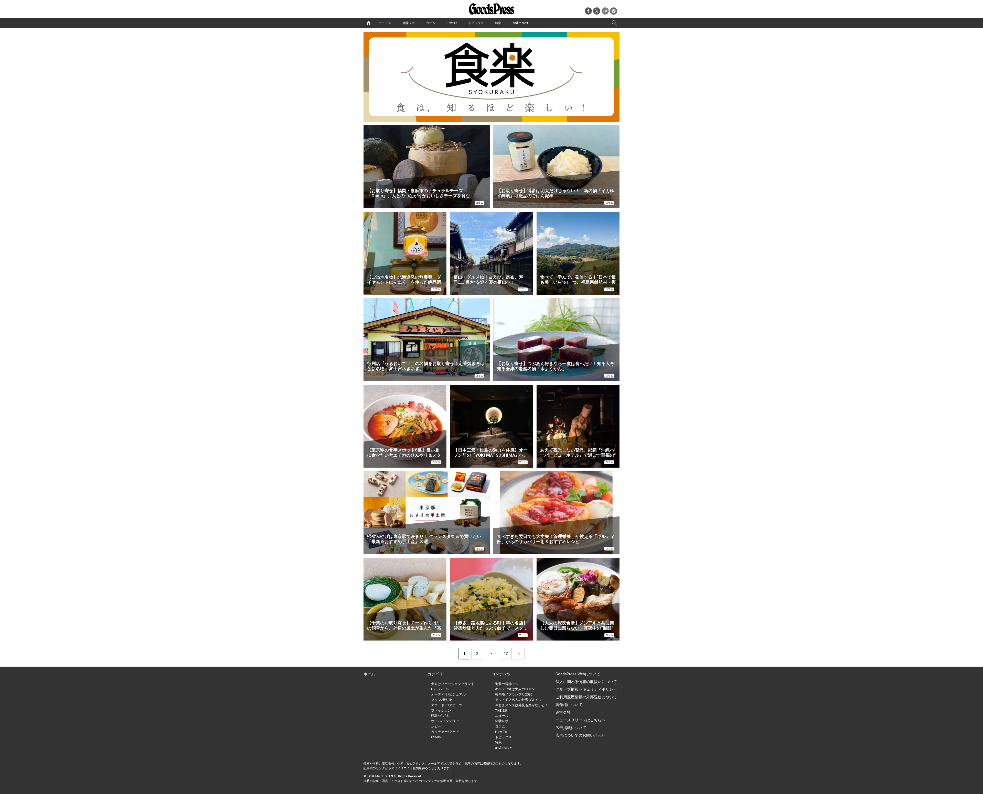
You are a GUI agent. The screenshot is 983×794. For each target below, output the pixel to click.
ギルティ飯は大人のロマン (515, 689)
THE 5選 (501, 710)
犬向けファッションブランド (452, 684)
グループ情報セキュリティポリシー (586, 689)
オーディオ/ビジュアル (448, 694)
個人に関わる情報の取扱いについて (586, 681)
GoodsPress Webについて (577, 674)
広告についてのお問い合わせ (580, 735)
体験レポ (408, 23)
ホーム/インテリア (445, 721)
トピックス (476, 23)
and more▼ (520, 23)
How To (451, 23)
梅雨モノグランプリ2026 (513, 694)
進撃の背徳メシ (506, 684)
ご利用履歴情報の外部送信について (586, 697)
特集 (498, 23)
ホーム (369, 674)
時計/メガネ (440, 716)
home (369, 23)
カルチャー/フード (445, 732)
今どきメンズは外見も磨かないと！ (521, 705)
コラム (430, 23)
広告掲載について (570, 727)
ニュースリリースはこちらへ (580, 720)
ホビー (436, 726)
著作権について (568, 704)
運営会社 (563, 712)
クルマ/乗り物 (441, 700)
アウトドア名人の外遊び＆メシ (518, 700)
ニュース (385, 23)
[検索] (614, 23)
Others (436, 737)
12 (508, 654)
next (519, 653)
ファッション (441, 710)
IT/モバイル (440, 689)
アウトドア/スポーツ (446, 705)
